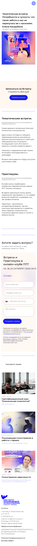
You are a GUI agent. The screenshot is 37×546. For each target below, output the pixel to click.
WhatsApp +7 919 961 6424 (10, 521)
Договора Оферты (10, 339)
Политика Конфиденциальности (13, 538)
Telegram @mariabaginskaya (11, 523)
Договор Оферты (7, 540)
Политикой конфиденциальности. (18, 332)
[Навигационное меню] (34, 3)
